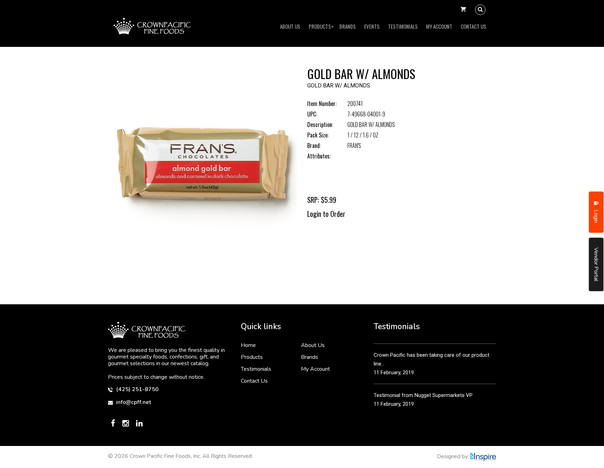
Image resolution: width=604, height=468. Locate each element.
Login (596, 215)
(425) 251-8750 (137, 389)
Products (320, 26)
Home (248, 345)
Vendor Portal (596, 265)
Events (372, 26)
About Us (290, 26)
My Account (439, 26)
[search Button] (480, 10)
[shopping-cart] (463, 10)
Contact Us (473, 26)
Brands (347, 26)
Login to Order (326, 213)
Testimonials (403, 26)
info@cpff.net (133, 402)
